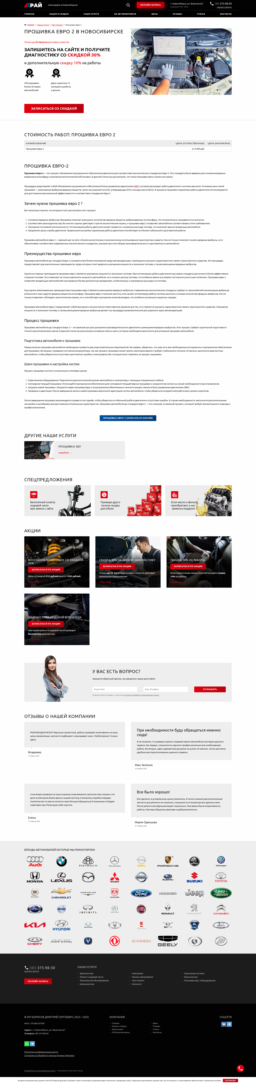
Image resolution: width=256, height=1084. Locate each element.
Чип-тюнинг (138, 980)
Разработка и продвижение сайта (39, 1070)
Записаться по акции (46, 569)
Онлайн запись (150, 5)
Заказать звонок (224, 7)
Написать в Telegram (32, 1043)
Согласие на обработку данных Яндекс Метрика (49, 1055)
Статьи (201, 14)
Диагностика (86, 973)
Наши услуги (91, 14)
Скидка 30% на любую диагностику (127, 560)
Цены (154, 14)
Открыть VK (223, 1024)
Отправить (210, 689)
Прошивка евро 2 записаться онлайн (128, 418)
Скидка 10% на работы (187, 560)
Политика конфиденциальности (41, 1052)
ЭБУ (137, 186)
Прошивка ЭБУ (69, 446)
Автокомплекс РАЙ (33, 5)
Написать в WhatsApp (26, 1043)
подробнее (63, 453)
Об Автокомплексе (125, 14)
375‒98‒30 (223, 3)
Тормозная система (194, 973)
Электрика (137, 973)
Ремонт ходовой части (91, 977)
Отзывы (177, 14)
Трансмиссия (190, 977)
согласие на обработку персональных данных (141, 695)
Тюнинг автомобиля (142, 977)
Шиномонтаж (87, 984)
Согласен (230, 1080)
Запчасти (137, 984)
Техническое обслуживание (94, 980)
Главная (29, 14)
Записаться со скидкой (54, 108)
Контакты (226, 14)
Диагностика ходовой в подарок (55, 617)
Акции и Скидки (59, 14)
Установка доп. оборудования (199, 980)
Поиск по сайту (128, 5)
